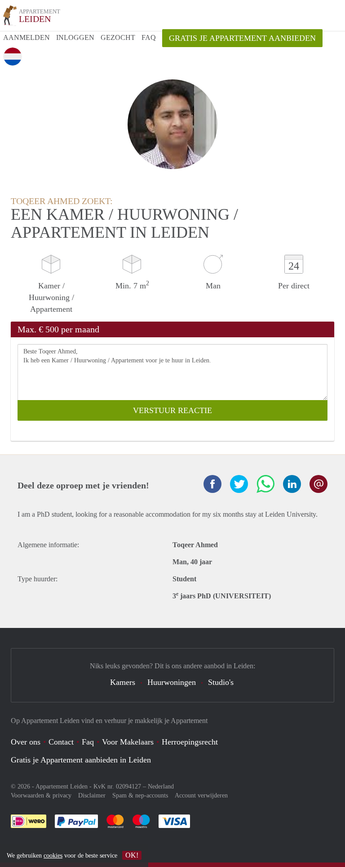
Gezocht (118, 37)
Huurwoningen (171, 682)
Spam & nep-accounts (140, 795)
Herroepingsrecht (190, 741)
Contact (61, 741)
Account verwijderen (201, 795)
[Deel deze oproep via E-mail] (318, 484)
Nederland (161, 786)
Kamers (122, 682)
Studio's (221, 682)
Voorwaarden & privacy (41, 795)
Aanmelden (26, 37)
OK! (131, 855)
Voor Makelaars (128, 741)
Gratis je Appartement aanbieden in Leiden (81, 759)
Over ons (25, 741)
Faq (88, 741)
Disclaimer (92, 795)
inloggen (75, 37)
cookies (53, 855)
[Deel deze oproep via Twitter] (239, 484)
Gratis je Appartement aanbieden (242, 38)
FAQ (149, 37)
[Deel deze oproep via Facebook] (212, 484)
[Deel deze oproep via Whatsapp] (265, 484)
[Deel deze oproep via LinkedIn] (292, 484)
